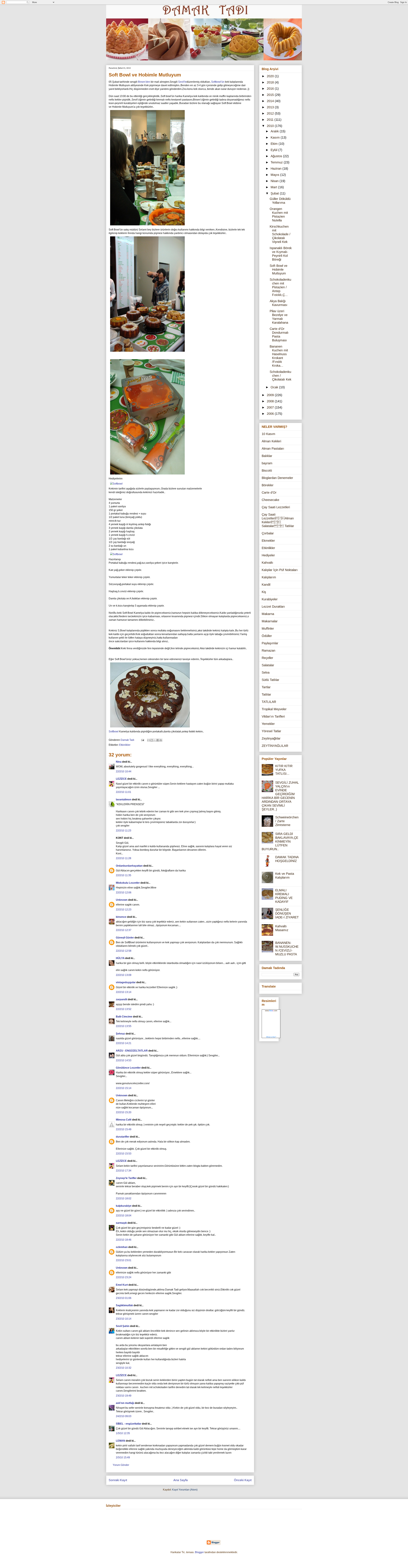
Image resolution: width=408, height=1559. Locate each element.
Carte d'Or (269, 492)
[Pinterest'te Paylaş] (160, 740)
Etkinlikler (124, 745)
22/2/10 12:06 (123, 892)
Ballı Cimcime (124, 1016)
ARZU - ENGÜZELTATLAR (132, 1050)
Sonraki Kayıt (118, 1480)
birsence (121, 917)
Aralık (275, 131)
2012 (271, 113)
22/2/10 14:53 (123, 1060)
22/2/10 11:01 (123, 792)
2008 (271, 401)
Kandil (266, 584)
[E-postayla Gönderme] (142, 740)
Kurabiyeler (270, 599)
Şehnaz (120, 1033)
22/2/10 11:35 (123, 875)
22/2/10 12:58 (123, 950)
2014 (271, 101)
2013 (271, 107)
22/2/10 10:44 (123, 771)
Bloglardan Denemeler (277, 478)
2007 (271, 407)
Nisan (275, 181)
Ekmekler (268, 540)
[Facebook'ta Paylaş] (157, 740)
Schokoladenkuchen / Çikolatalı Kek (280, 375)
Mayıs (275, 174)
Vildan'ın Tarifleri (273, 716)
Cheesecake (270, 500)
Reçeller (267, 658)
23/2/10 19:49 (123, 1395)
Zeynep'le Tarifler (126, 1178)
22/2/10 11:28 (123, 858)
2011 (270, 119)
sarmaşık (121, 1222)
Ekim (275, 143)
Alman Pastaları (273, 448)
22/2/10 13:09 (123, 975)
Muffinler (268, 628)
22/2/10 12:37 (123, 930)
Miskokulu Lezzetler (128, 882)
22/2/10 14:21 (123, 1043)
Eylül (274, 150)
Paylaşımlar (270, 643)
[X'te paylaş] (154, 740)
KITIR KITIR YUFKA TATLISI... (283, 769)
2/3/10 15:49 (123, 1457)
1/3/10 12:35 (123, 1433)
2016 (271, 88)
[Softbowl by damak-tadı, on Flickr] (147, 226)
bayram (267, 463)
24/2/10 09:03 (123, 1416)
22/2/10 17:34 (123, 1170)
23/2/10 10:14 (123, 1318)
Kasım (276, 137)
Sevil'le (182, 81)
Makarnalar (270, 621)
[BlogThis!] (151, 740)
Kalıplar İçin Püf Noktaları (280, 570)
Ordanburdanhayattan (129, 865)
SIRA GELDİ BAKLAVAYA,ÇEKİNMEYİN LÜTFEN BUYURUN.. (280, 841)
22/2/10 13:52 (123, 1009)
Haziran (276, 168)
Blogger (199, 1552)
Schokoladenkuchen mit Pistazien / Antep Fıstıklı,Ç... (280, 287)
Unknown (121, 899)
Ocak (275, 387)
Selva (266, 672)
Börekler (267, 485)
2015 (271, 95)
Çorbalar (268, 533)
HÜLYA (120, 958)
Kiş (264, 592)
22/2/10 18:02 (123, 1198)
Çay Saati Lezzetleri (276, 507)
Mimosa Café (123, 1119)
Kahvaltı (267, 562)
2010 (271, 126)
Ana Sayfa (180, 1480)
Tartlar (266, 687)
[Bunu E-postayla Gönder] (148, 740)
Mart (274, 187)
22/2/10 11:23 (123, 830)
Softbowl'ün (217, 81)
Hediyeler (268, 555)
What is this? (271, 1037)
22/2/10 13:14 (123, 992)
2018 (271, 82)
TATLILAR (269, 702)
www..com (271, 1011)
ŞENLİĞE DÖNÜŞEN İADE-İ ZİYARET (287, 913)
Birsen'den (144, 81)
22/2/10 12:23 (123, 909)
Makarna (268, 614)
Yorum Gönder (121, 1465)
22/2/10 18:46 (123, 1239)
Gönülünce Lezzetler (128, 1067)
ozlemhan (122, 1247)
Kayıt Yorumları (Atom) (184, 1489)
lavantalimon (123, 799)
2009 (271, 395)
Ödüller (267, 636)
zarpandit (121, 999)
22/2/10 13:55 (123, 1026)
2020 (271, 76)
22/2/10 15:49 (123, 1129)
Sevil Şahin (122, 1326)
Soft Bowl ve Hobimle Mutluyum (278, 269)
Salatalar (268, 665)
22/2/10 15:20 (123, 1112)
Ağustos (277, 156)
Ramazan (268, 650)
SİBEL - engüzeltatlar (128, 1423)
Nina (118, 761)
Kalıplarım (269, 577)
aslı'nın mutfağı (125, 1403)
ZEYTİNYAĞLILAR (275, 745)
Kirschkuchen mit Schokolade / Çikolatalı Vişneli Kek (280, 234)
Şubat (275, 193)
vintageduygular (126, 982)
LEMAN (120, 1440)
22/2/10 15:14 (123, 1088)
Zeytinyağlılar (271, 738)
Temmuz (277, 162)
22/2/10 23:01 (123, 1260)
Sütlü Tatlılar (270, 680)
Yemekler (268, 724)
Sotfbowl (114, 731)
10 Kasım (268, 434)
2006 (271, 413)
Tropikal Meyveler (274, 709)
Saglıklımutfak (124, 1305)
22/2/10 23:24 (123, 1277)
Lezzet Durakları (273, 606)
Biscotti (267, 470)
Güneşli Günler (125, 937)
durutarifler (122, 1136)
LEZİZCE (121, 778)
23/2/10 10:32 (123, 1367)
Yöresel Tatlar (271, 731)
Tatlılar (266, 694)
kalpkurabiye (123, 1205)
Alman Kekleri (271, 441)
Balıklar (267, 456)
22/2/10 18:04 (123, 1215)
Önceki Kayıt (242, 1480)
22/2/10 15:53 (123, 1153)
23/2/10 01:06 (123, 1298)
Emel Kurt (122, 1284)
